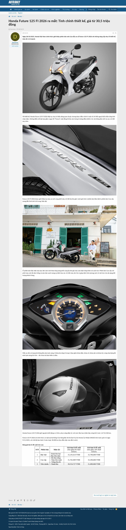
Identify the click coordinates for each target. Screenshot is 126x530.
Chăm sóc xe (45, 9)
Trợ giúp (105, 509)
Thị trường (65, 9)
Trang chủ (111, 509)
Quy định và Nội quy (86, 509)
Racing (82, 9)
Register (20, 13)
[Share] (113, 33)
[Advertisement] (63, 480)
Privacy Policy (97, 509)
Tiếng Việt (13, 509)
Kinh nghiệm (56, 9)
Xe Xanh (35, 9)
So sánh (27, 9)
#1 (115, 33)
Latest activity (13, 13)
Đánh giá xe (18, 9)
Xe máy (74, 9)
